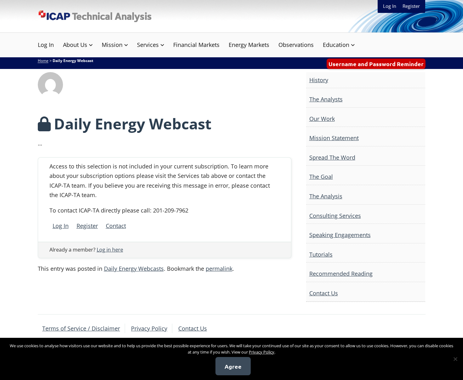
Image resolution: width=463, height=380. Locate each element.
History (318, 80)
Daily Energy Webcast (132, 124)
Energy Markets (249, 44)
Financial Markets (196, 44)
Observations (296, 44)
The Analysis (325, 196)
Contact (116, 226)
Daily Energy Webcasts (134, 268)
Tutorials (321, 254)
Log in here (110, 249)
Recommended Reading (341, 273)
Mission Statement (334, 138)
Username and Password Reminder (376, 63)
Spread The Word (332, 157)
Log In (389, 6)
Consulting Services (335, 215)
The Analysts (326, 99)
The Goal (321, 176)
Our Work (322, 118)
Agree (233, 366)
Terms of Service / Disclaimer (81, 328)
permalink (219, 268)
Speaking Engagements (340, 235)
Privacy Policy (149, 328)
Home (43, 60)
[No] (455, 359)
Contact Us (323, 293)
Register (411, 6)
